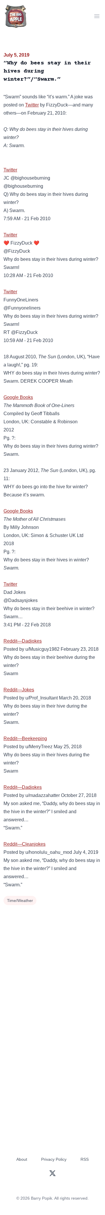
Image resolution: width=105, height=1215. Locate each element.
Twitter (32, 104)
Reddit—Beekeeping (25, 738)
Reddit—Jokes (19, 689)
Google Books (18, 397)
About (21, 1159)
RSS (84, 1159)
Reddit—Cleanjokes (25, 844)
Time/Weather (20, 900)
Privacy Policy (53, 1159)
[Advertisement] (52, 962)
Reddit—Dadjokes (23, 641)
